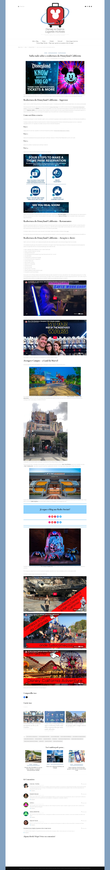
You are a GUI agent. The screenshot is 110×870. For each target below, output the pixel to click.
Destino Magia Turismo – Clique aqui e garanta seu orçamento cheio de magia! (55, 43)
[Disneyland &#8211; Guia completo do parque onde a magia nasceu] (76, 717)
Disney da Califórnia (38, 738)
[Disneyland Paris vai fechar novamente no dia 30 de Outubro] (33, 717)
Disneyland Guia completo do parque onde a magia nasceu (37, 828)
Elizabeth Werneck (34, 794)
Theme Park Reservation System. (62, 130)
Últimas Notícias (62, 52)
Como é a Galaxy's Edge (55, 736)
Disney (44, 41)
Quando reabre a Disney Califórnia (77, 738)
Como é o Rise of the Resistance (66, 736)
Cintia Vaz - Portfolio (34, 783)
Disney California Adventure (28, 738)
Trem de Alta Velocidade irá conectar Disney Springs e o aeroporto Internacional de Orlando (33, 769)
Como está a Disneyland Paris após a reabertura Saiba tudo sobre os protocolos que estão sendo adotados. (54, 726)
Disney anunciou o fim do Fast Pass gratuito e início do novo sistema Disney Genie (76, 769)
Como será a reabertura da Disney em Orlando (55, 767)
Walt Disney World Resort (33, 765)
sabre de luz (41, 741)
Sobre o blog (35, 41)
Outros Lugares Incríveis (72, 41)
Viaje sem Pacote (34, 820)
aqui (68, 231)
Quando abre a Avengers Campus (64, 738)
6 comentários (61, 58)
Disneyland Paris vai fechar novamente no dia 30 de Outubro (32, 725)
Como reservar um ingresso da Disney (79, 736)
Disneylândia (55, 738)
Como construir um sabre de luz (32, 736)
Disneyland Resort (52, 52)
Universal (60, 41)
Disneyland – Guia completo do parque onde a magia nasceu (76, 724)
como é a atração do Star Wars (44, 736)
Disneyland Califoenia (47, 738)
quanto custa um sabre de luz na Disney (31, 741)
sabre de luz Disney (48, 741)
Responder (84, 783)
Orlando (52, 41)
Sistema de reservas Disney (57, 741)
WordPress (88, 868)
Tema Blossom (75, 868)
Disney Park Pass (54, 107)
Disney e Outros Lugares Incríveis (55, 30)
